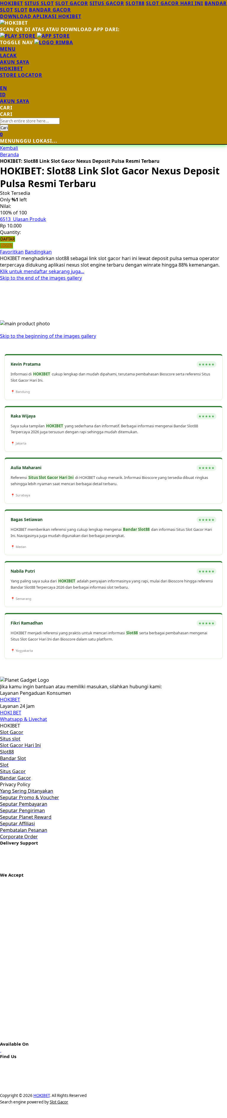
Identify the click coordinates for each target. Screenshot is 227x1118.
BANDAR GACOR (50, 10)
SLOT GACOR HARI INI (174, 3)
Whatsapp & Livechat (23, 719)
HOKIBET (11, 3)
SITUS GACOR (107, 3)
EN (3, 88)
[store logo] (53, 42)
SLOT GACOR (71, 3)
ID (3, 94)
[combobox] (30, 121)
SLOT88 (135, 3)
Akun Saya (14, 62)
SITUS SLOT (39, 3)
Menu (8, 49)
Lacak (8, 55)
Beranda (9, 154)
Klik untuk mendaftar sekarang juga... (42, 271)
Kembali (9, 148)
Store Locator (21, 75)
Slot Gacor (59, 1102)
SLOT (20, 10)
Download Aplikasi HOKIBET (40, 16)
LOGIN (6, 245)
